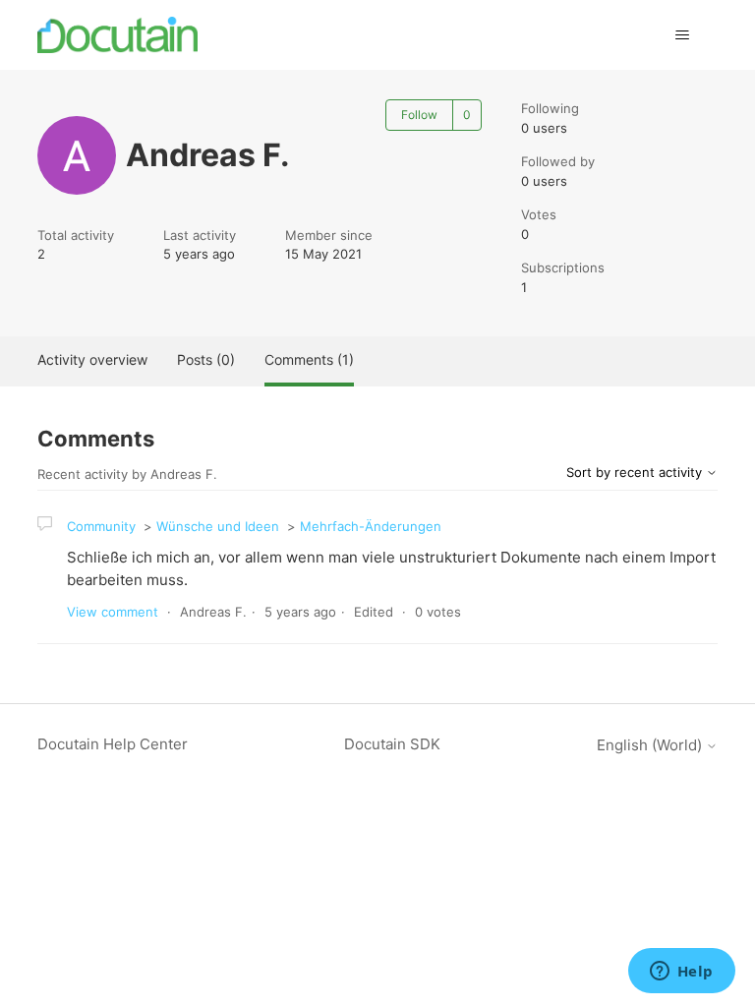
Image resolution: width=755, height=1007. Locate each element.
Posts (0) (206, 359)
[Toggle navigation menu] (683, 35)
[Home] (117, 35)
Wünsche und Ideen (217, 526)
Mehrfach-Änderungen (370, 526)
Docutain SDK (392, 744)
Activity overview (92, 359)
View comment (112, 612)
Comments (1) (309, 359)
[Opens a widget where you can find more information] (681, 972)
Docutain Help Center (112, 744)
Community (101, 526)
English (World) (651, 745)
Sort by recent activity (636, 472)
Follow (419, 114)
